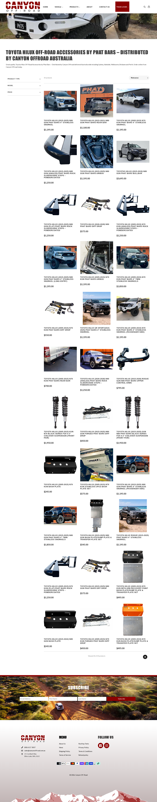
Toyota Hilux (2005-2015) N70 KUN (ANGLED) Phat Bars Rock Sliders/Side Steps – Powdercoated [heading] (132, 227)
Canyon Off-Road (81, 775)
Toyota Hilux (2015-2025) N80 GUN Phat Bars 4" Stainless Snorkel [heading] (58, 122)
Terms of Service (65, 755)
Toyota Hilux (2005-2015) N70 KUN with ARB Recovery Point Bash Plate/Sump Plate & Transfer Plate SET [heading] (132, 589)
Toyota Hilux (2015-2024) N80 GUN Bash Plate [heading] (58, 640)
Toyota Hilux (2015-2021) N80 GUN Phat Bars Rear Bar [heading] (94, 121)
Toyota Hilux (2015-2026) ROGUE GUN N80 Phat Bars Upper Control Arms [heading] (133, 381)
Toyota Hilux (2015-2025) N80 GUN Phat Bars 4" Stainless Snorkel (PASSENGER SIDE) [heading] (131, 486)
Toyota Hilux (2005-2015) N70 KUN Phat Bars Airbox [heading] (94, 278)
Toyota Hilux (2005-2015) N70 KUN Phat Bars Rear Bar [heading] (58, 380)
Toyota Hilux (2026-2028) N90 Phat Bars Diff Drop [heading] (94, 225)
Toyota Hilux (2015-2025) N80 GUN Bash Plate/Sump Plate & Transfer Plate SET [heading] (96, 537)
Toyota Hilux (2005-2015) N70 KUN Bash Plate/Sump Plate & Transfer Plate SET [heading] (132, 641)
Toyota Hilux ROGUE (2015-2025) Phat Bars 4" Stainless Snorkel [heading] (133, 537)
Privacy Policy (83, 747)
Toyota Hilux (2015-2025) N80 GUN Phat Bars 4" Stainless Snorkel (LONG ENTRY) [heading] (58, 279)
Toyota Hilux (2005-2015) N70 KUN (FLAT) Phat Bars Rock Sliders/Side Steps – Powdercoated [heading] (58, 589)
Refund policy (83, 755)
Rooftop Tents (83, 744)
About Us (62, 744)
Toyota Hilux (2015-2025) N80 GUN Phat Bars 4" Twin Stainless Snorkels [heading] (58, 537)
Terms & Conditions (85, 751)
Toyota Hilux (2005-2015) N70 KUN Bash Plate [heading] (58, 485)
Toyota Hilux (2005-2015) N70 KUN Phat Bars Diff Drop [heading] (58, 329)
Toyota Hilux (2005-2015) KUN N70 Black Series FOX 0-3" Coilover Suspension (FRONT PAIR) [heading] (59, 435)
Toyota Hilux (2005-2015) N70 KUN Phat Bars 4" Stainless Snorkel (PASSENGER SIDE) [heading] (131, 330)
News (61, 747)
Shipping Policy (64, 751)
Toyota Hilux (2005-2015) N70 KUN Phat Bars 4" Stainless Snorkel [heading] (131, 122)
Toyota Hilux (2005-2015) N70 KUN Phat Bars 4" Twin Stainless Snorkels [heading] (131, 279)
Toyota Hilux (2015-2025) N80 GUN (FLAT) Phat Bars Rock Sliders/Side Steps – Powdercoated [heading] (58, 227)
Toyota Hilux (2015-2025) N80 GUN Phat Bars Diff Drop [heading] (94, 587)
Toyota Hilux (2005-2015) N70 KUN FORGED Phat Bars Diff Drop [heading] (94, 641)
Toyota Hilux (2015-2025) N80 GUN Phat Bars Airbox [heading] (94, 172)
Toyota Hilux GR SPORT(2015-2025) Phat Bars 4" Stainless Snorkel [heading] (95, 330)
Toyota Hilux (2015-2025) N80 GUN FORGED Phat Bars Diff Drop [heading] (94, 434)
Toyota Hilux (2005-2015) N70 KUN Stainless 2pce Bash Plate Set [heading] (94, 486)
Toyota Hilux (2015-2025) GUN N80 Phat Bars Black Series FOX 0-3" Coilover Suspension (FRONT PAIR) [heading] (132, 435)
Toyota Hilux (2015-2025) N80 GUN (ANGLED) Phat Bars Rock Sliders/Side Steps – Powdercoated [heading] (60, 174)
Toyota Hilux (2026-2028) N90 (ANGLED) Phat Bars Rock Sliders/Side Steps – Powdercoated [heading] (94, 382)
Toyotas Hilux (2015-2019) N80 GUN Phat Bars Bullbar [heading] (132, 172)
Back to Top (145, 657)
